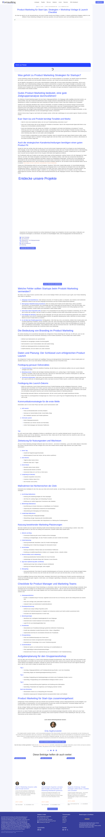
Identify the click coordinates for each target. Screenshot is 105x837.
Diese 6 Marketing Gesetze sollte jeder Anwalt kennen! (26, 788)
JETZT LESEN (19, 801)
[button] (48, 750)
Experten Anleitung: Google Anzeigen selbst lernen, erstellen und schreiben (78, 788)
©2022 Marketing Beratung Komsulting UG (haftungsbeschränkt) (12, 831)
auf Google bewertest (44, 745)
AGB (15, 832)
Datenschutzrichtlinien (9, 832)
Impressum (3, 832)
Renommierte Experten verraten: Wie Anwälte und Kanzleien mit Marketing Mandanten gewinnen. (52, 788)
